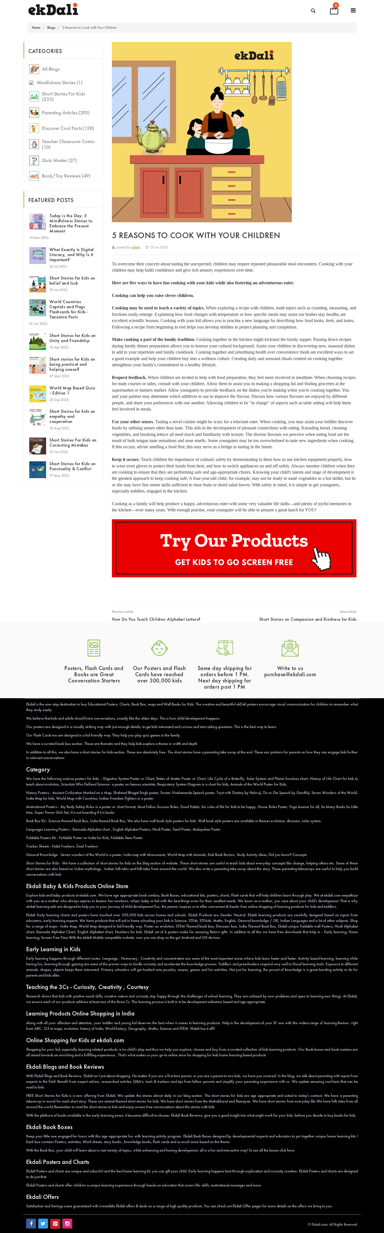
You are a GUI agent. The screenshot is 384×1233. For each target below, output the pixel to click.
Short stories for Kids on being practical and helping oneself (72, 364)
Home (36, 27)
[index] (91, 9)
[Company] (353, 10)
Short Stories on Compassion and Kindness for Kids (308, 619)
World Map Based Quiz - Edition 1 (72, 390)
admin (135, 247)
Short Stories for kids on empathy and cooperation (72, 416)
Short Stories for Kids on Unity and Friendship (72, 337)
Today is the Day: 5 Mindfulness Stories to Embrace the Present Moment (70, 223)
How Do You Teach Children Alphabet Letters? (156, 619)
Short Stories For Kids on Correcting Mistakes (73, 442)
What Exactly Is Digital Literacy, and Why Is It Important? (71, 255)
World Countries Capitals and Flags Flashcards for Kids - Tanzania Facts (69, 309)
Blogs (51, 27)
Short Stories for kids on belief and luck (72, 280)
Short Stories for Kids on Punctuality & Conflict (72, 466)
